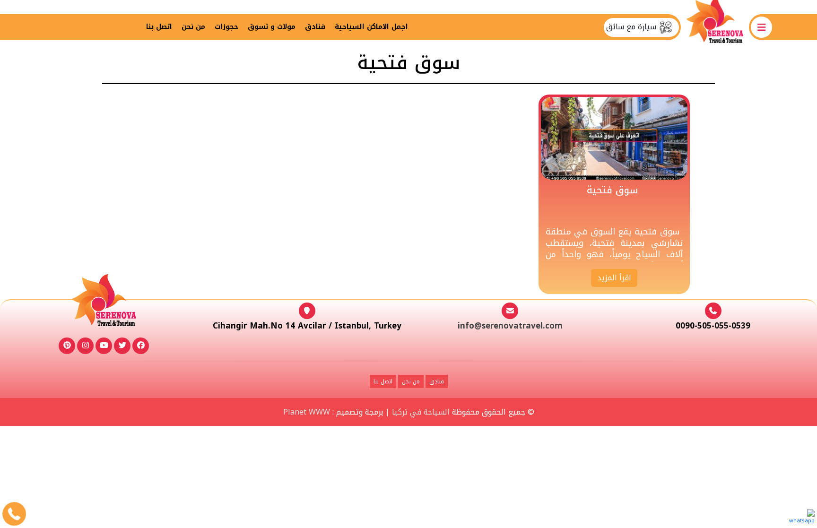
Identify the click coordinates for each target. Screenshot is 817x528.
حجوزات (226, 26)
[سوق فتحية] (614, 138)
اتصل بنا (159, 26)
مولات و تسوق (272, 26)
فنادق (315, 26)
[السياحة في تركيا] (715, 27)
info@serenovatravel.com (510, 325)
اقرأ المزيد (614, 277)
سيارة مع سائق (632, 27)
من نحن (193, 26)
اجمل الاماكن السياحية (371, 26)
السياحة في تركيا (421, 412)
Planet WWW (306, 412)
